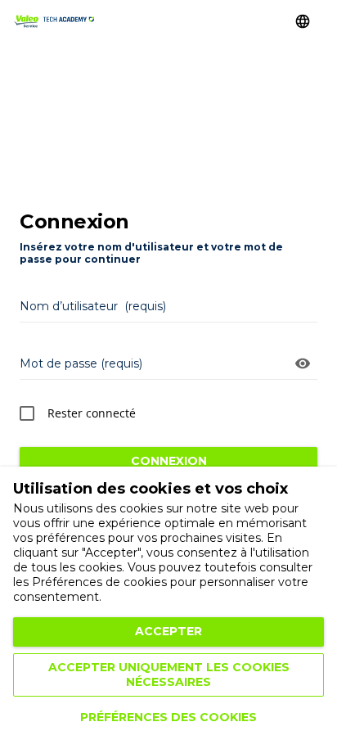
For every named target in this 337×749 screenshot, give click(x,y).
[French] (302, 21)
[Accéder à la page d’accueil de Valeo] (54, 21)
